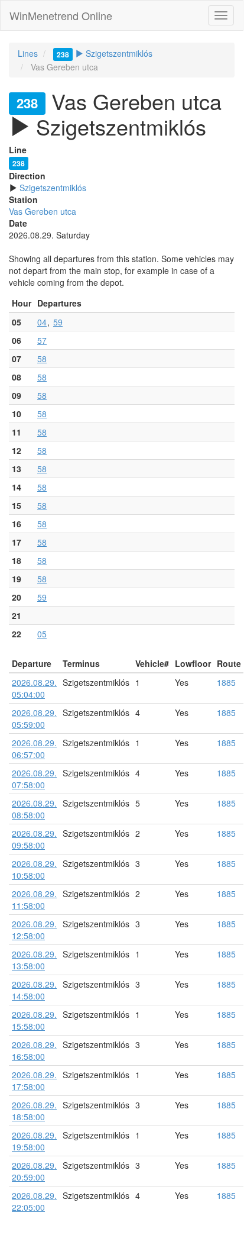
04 (42, 322)
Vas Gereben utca (42, 211)
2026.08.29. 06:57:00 (34, 748)
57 (42, 340)
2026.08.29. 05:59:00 (34, 718)
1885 (226, 682)
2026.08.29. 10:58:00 (34, 869)
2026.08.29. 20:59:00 (34, 1171)
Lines (28, 53)
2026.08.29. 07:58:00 (34, 779)
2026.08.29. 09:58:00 (34, 839)
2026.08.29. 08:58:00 (34, 809)
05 (42, 634)
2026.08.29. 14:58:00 (34, 990)
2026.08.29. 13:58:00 (34, 960)
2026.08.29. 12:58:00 (34, 929)
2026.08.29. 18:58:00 (34, 1111)
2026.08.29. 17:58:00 (34, 1080)
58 (42, 359)
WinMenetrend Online (60, 15)
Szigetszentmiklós (104, 53)
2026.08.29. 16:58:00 (34, 1050)
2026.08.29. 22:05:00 (34, 1201)
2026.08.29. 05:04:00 (34, 688)
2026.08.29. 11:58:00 (34, 899)
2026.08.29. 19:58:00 (34, 1141)
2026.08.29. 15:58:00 (34, 1020)
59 (58, 322)
